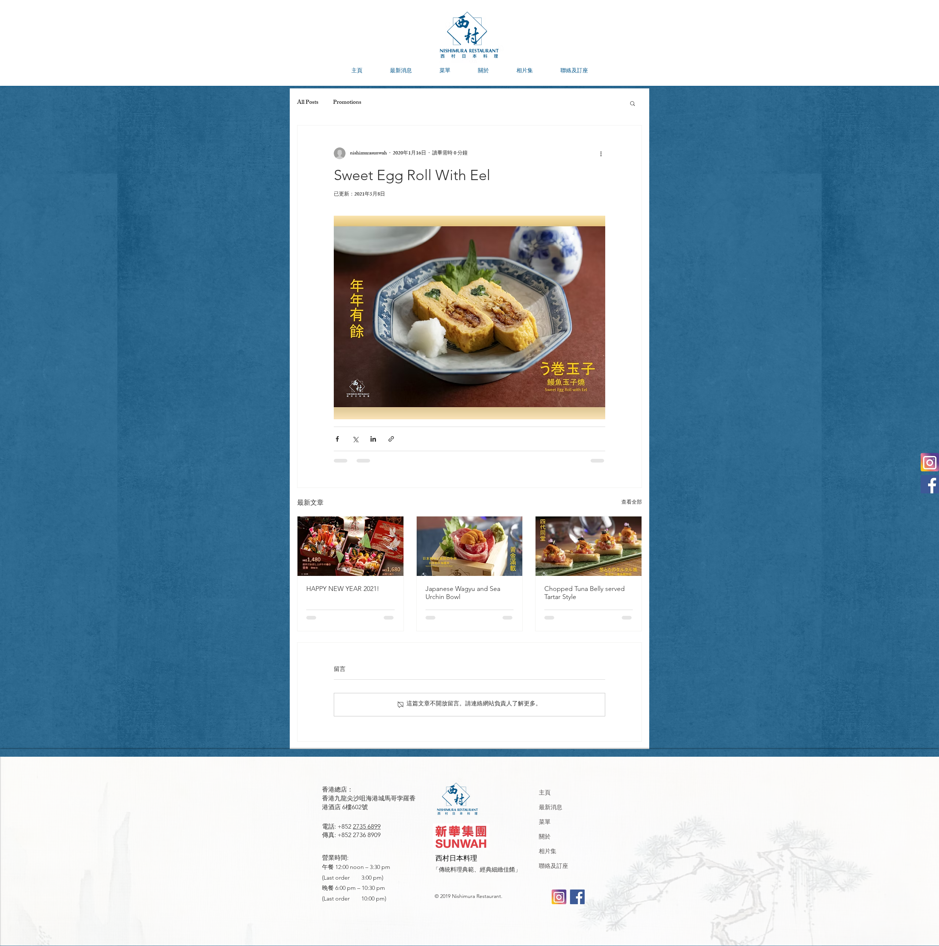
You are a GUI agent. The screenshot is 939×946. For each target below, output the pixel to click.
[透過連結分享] (391, 438)
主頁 (545, 792)
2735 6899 (367, 826)
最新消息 (550, 807)
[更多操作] (600, 153)
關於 (545, 836)
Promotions (347, 103)
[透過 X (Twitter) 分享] (355, 438)
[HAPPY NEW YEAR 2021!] (350, 546)
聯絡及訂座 (553, 866)
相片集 (547, 851)
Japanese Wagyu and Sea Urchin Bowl (462, 593)
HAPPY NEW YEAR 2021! (342, 589)
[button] (444, 70)
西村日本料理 (456, 858)
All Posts (307, 103)
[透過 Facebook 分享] (337, 438)
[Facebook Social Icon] (930, 484)
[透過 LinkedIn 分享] (373, 438)
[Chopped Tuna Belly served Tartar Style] (589, 546)
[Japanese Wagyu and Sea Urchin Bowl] (470, 546)
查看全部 (631, 503)
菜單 (545, 822)
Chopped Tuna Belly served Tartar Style (584, 593)
